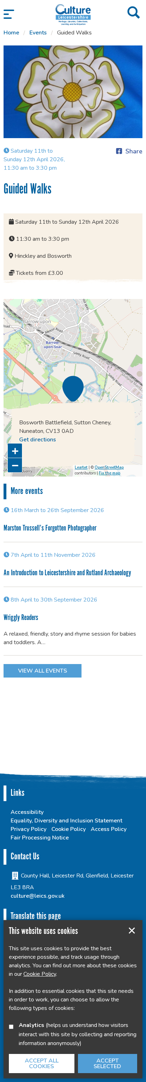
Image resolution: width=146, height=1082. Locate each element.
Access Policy (109, 829)
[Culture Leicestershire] (73, 14)
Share (133, 151)
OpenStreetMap (109, 467)
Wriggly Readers (21, 618)
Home (11, 33)
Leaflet (81, 467)
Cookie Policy (68, 829)
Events (38, 33)
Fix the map (109, 473)
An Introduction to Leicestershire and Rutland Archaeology (67, 573)
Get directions (37, 440)
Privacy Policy (28, 829)
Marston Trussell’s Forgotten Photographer (50, 528)
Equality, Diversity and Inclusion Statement (66, 821)
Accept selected (132, 930)
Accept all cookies (41, 1063)
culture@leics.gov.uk (37, 896)
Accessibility (27, 812)
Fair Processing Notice (40, 838)
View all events (42, 671)
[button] (9, 14)
